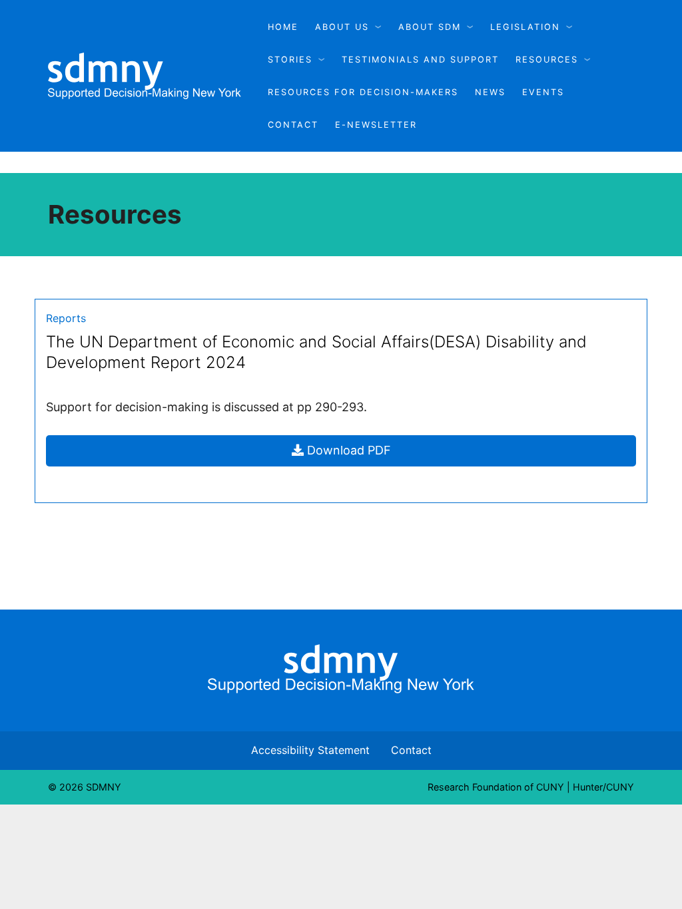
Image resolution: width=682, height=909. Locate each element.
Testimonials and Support (420, 60)
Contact (293, 125)
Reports (66, 318)
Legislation (525, 27)
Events (543, 92)
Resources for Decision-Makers (363, 92)
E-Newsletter (376, 125)
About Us (342, 27)
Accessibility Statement (310, 750)
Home (283, 27)
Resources (546, 60)
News (490, 92)
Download (386, 454)
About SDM (429, 27)
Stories (290, 60)
